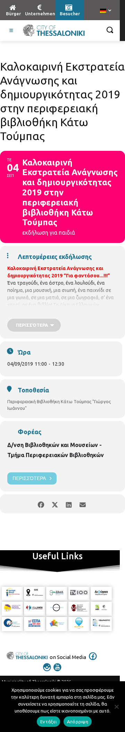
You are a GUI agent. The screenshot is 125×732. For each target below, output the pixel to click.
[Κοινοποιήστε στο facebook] (41, 504)
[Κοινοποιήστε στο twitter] (55, 504)
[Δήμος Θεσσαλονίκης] (54, 30)
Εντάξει (48, 721)
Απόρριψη (77, 721)
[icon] (93, 661)
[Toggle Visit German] (11, 31)
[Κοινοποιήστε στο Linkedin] (68, 504)
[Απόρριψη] (116, 706)
